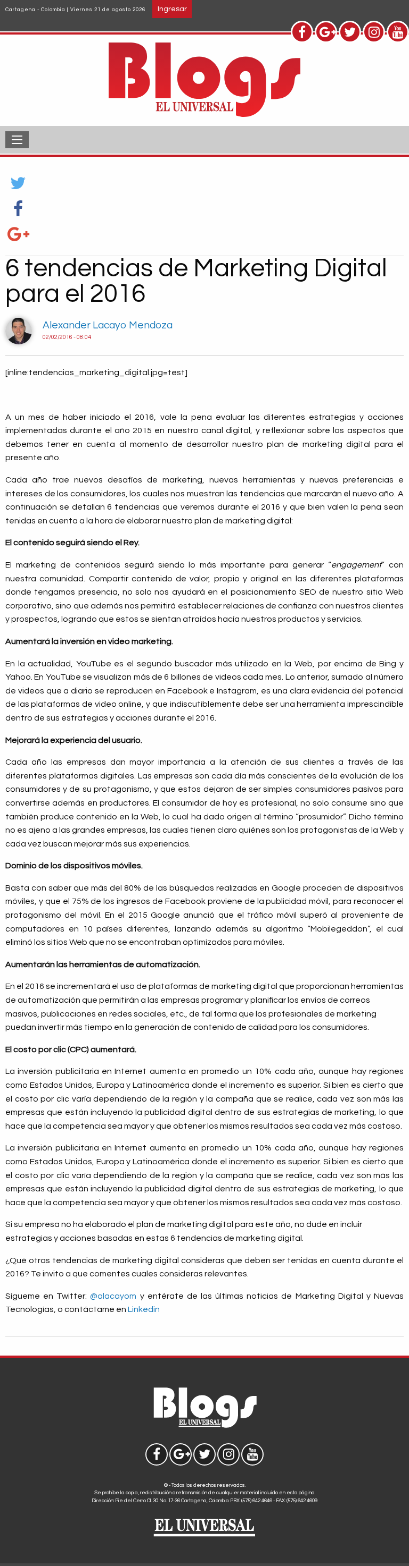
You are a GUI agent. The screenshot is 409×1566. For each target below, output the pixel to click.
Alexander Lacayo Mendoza (108, 325)
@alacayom (113, 1296)
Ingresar (172, 9)
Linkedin (144, 1309)
